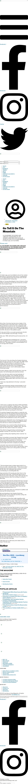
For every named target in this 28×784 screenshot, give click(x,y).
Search (2, 161)
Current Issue (6, 176)
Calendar (5, 175)
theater (10, 567)
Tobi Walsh (6, 549)
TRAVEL (5, 170)
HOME (4, 172)
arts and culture (10, 566)
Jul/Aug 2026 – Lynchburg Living (14, 638)
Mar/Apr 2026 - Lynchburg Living (14, 656)
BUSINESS (5, 168)
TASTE (4, 166)
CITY (4, 167)
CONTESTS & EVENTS (9, 174)
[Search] (19, 162)
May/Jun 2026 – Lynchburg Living (14, 647)
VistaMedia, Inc (16, 694)
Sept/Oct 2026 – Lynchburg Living (14, 629)
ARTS (4, 171)
